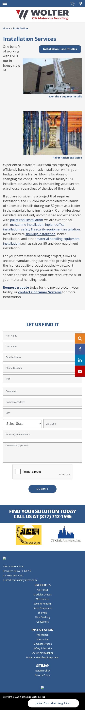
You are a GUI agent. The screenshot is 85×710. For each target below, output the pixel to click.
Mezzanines (42, 599)
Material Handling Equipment (42, 657)
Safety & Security (42, 648)
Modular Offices (43, 594)
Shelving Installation (43, 653)
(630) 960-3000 (15, 575)
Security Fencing (42, 603)
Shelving (42, 612)
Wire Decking (42, 617)
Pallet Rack (42, 590)
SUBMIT (42, 489)
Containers (42, 621)
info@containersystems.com (21, 580)
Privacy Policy (42, 675)
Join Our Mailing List (53, 703)
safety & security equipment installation (50, 229)
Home (7, 28)
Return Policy (42, 670)
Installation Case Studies (60, 49)
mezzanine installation (26, 224)
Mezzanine (42, 639)
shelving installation (40, 234)
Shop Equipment (42, 608)
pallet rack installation (26, 220)
